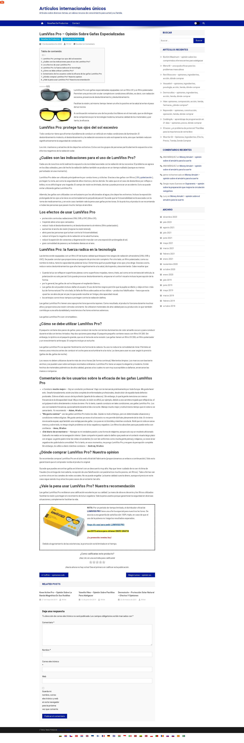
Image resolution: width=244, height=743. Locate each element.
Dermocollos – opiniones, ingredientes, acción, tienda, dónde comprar (180, 94)
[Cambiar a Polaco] (151, 736)
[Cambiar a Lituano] (140, 736)
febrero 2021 (169, 254)
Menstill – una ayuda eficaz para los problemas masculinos (179, 68)
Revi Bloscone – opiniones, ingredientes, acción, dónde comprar (181, 77)
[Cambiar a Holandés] (81, 736)
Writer (68, 44)
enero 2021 (168, 259)
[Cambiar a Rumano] (162, 736)
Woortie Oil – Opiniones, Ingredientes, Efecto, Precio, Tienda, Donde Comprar (183, 139)
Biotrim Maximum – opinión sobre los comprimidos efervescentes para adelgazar (183, 59)
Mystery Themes (63, 730)
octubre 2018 (169, 306)
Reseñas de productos (57, 23)
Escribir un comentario (85, 44)
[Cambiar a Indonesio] (124, 736)
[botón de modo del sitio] (197, 23)
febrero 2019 (169, 301)
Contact (76, 23)
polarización (146, 177)
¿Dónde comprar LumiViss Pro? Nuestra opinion (62, 77)
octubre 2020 (169, 269)
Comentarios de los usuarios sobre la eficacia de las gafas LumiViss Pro (72, 74)
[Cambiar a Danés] (76, 736)
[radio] (90, 563)
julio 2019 (167, 280)
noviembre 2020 (170, 264)
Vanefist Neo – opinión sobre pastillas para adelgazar (97, 594)
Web (44, 676)
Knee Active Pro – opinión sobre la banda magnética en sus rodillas (55, 594)
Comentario (48, 622)
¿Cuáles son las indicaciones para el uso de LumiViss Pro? (66, 62)
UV (137, 177)
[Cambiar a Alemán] (108, 736)
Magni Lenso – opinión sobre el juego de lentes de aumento (141, 575)
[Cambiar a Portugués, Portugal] (157, 736)
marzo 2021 (168, 248)
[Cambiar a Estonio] (92, 736)
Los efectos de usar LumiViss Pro (57, 65)
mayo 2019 (168, 290)
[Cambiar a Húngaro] (119, 736)
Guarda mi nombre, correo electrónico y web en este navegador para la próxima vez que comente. (50, 700)
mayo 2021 (168, 243)
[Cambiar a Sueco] (183, 736)
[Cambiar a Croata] (65, 736)
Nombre (46, 650)
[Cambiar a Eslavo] (167, 736)
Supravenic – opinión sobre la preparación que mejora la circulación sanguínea (183, 187)
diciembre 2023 (170, 217)
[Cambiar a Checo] (71, 736)
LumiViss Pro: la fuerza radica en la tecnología (61, 68)
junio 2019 (167, 285)
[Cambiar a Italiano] (130, 736)
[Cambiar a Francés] (103, 736)
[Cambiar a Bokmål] (146, 736)
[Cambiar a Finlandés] (98, 736)
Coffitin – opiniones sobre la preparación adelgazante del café (55, 575)
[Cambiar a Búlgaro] (60, 736)
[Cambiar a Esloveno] (173, 736)
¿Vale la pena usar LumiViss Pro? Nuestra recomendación (66, 80)
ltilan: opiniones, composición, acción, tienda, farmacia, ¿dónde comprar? (183, 103)
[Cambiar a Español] (178, 736)
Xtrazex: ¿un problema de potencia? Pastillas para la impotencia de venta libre (183, 130)
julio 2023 (167, 222)
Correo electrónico (50, 663)
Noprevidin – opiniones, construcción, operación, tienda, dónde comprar (180, 112)
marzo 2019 (168, 295)
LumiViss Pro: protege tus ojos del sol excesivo (62, 59)
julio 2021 (167, 233)
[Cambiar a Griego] (114, 736)
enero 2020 (168, 274)
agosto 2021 (169, 227)
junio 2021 (167, 238)
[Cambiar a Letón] (135, 736)
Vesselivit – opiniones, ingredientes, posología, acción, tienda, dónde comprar (181, 85)
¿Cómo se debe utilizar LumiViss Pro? (58, 71)
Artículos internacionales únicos (72, 8)
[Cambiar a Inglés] (87, 736)
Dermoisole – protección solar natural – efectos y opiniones (136, 594)
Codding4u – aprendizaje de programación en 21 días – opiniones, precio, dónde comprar (183, 121)
